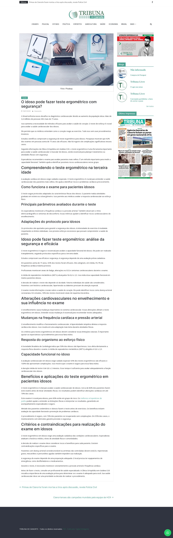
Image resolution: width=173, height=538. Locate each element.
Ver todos (150, 106)
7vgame (76, 523)
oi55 (126, 523)
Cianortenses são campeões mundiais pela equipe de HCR (83, 497)
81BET (58, 523)
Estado (55, 24)
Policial (45, 24)
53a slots (88, 525)
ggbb (82, 525)
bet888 (91, 523)
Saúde (102, 24)
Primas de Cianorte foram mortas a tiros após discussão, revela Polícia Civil (58, 2)
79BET (53, 523)
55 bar (135, 523)
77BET (48, 523)
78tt (66, 523)
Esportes (77, 24)
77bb (149, 523)
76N (62, 523)
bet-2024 (105, 523)
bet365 (118, 523)
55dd (86, 523)
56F (36, 523)
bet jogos (97, 523)
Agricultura (91, 24)
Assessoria (37, 111)
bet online (112, 523)
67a (123, 523)
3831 (43, 523)
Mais (132, 24)
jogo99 (70, 523)
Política (66, 24)
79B (39, 523)
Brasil (124, 24)
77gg (81, 523)
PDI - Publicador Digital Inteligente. (76, 529)
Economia (113, 24)
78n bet (144, 523)
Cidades (35, 24)
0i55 (139, 523)
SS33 (32, 523)
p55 (130, 523)
